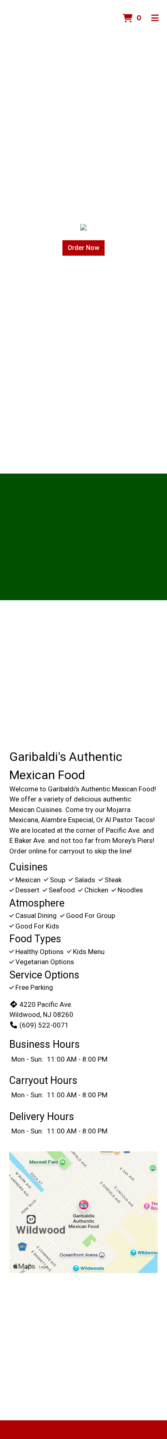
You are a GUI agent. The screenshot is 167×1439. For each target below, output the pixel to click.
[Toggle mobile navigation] (155, 18)
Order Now (83, 248)
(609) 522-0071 (44, 1025)
